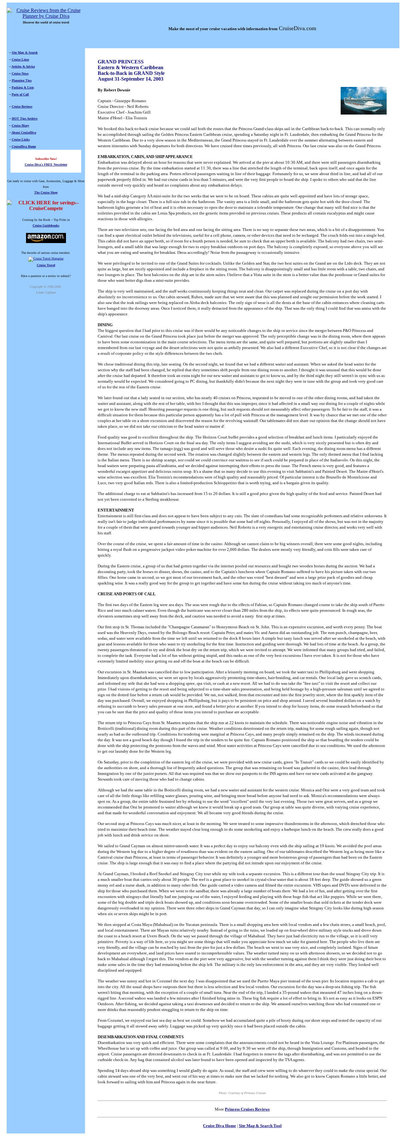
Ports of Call (20, 94)
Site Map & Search (25, 52)
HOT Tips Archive (24, 118)
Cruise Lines (20, 59)
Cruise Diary (20, 125)
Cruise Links (21, 139)
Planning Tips (22, 80)
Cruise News (20, 73)
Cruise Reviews (22, 106)
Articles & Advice (23, 66)
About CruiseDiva (23, 132)
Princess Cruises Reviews (247, 1109)
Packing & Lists (23, 87)
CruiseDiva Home (24, 146)
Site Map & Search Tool (260, 1125)
